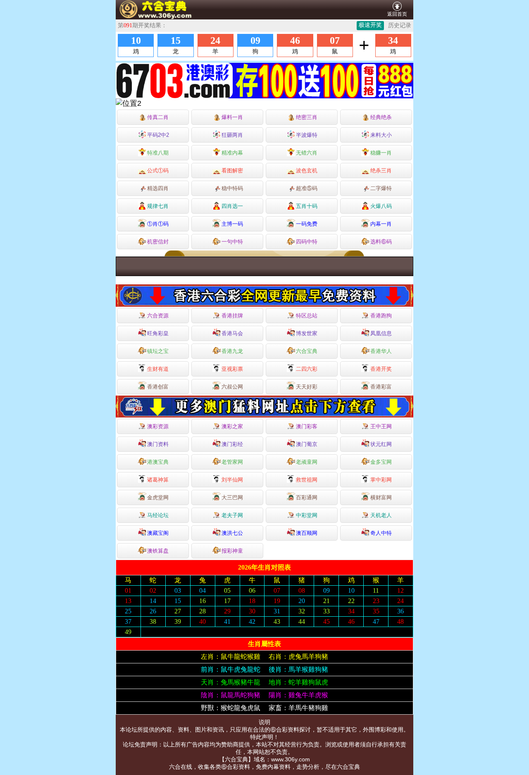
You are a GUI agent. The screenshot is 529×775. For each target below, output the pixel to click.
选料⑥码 (381, 241)
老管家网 (232, 462)
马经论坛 (158, 515)
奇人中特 (381, 533)
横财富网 (381, 497)
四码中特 (306, 241)
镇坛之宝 (158, 351)
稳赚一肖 (381, 153)
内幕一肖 (381, 224)
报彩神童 (232, 551)
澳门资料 (158, 444)
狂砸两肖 (232, 135)
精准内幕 (232, 153)
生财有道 (158, 369)
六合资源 (158, 315)
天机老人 (381, 515)
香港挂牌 (232, 315)
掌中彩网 (381, 480)
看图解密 (232, 170)
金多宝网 (381, 462)
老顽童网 (306, 462)
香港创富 (158, 387)
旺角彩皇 (158, 333)
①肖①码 (158, 224)
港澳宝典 (158, 462)
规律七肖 (158, 206)
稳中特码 (232, 188)
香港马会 (232, 333)
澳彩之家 (232, 426)
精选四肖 (158, 188)
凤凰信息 (381, 333)
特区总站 (306, 315)
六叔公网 (232, 387)
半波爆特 (306, 135)
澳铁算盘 (158, 551)
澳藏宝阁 (158, 533)
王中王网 (381, 426)
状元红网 (381, 444)
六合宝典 (306, 351)
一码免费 (306, 224)
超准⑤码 (306, 188)
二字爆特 (381, 188)
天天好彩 (306, 387)
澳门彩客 (306, 426)
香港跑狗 (381, 315)
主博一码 (232, 224)
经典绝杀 (381, 117)
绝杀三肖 (381, 170)
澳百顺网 (306, 533)
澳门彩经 (232, 444)
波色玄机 (306, 170)
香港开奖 (381, 369)
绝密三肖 (306, 117)
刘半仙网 (232, 480)
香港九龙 (232, 351)
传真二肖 (158, 117)
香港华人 (381, 351)
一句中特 (232, 241)
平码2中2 (158, 135)
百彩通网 (306, 497)
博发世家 (306, 333)
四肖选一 (232, 206)
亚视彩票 (232, 369)
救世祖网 (306, 480)
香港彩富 (381, 387)
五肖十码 (306, 206)
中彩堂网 (306, 515)
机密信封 (158, 241)
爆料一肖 (232, 117)
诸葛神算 (158, 480)
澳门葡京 (306, 444)
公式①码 (158, 170)
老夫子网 (232, 515)
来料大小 (381, 135)
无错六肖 (306, 153)
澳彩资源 (158, 426)
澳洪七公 (232, 533)
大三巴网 (232, 497)
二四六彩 (306, 369)
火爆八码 (381, 206)
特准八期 (158, 153)
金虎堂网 (158, 497)
